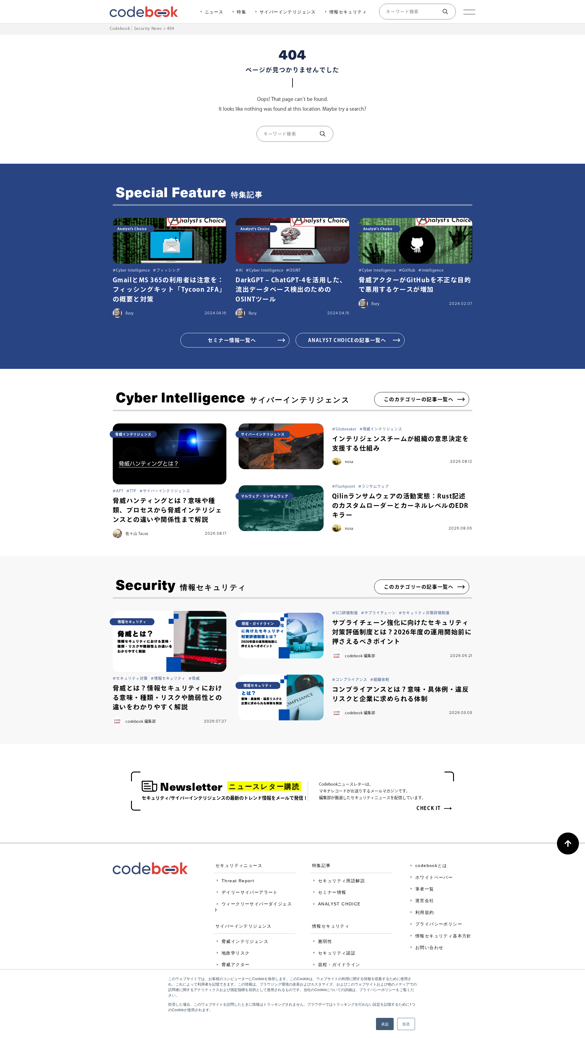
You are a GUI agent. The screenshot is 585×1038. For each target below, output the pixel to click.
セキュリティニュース (238, 865)
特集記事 (321, 865)
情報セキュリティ (348, 11)
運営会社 (424, 900)
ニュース (214, 11)
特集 (241, 11)
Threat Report (238, 880)
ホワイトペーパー (434, 877)
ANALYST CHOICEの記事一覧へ (347, 340)
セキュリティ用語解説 (341, 880)
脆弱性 (325, 941)
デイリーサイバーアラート (250, 892)
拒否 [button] (406, 1023)
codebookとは (431, 865)
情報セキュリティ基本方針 (443, 935)
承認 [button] (384, 1023)
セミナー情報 (332, 892)
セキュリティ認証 (337, 953)
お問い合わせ (429, 947)
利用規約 (424, 912)
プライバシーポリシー (438, 924)
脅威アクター (236, 964)
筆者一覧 (424, 888)
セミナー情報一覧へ (232, 340)
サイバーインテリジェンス (288, 11)
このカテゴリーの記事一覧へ (419, 399)
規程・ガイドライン (339, 964)
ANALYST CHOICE (339, 903)
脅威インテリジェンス (245, 941)
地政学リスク (236, 953)
